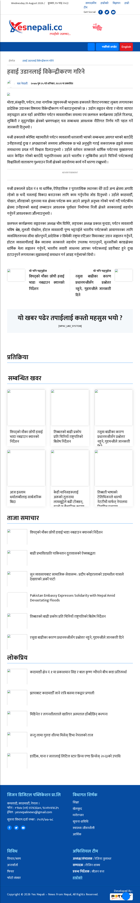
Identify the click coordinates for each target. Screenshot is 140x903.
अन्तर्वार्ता (12, 865)
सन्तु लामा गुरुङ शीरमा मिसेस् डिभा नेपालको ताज (61, 735)
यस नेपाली (22, 83)
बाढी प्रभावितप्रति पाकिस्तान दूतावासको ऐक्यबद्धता (62, 553)
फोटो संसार (14, 878)
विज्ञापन (116, 3)
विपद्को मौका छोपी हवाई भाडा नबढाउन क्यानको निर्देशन (26, 437)
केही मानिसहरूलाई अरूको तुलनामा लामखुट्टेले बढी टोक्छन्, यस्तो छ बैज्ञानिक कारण (69, 499)
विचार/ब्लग (14, 858)
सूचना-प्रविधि (80, 821)
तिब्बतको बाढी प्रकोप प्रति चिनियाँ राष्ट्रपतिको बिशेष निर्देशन (68, 437)
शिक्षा (76, 802)
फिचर (10, 871)
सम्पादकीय (90, 3)
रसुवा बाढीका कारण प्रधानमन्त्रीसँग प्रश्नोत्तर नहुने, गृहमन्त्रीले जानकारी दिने (113, 439)
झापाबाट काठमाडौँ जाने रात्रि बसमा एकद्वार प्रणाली (62, 693)
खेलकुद (77, 809)
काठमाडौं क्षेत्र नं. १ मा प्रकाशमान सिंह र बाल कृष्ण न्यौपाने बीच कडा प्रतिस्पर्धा (78, 672)
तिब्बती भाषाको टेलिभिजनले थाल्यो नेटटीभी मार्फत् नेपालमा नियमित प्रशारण (112, 499)
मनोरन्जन (78, 815)
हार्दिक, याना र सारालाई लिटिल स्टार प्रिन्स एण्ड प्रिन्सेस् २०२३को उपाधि (75, 756)
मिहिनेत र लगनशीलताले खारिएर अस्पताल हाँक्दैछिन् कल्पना (69, 714)
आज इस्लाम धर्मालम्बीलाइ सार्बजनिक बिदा (25, 497)
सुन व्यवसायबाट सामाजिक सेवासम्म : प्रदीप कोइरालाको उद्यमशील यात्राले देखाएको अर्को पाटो (77, 576)
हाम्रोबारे (104, 3)
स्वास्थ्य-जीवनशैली (84, 828)
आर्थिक (77, 834)
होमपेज (12, 61)
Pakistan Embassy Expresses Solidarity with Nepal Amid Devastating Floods (72, 597)
